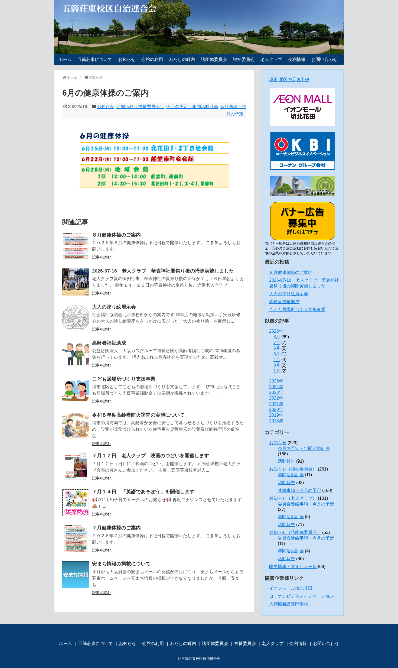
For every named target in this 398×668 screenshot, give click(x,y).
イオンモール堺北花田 (290, 588)
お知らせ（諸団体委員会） (295, 532)
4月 (276, 359)
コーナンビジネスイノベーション (301, 596)
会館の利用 (152, 59)
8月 (276, 337)
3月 (276, 365)
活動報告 (286, 461)
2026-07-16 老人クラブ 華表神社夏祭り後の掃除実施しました (163, 271)
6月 (276, 348)
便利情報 (296, 59)
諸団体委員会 (214, 59)
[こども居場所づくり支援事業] (75, 390)
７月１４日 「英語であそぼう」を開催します (143, 491)
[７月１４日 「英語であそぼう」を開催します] (75, 502)
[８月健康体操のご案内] (75, 246)
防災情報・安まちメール (293, 566)
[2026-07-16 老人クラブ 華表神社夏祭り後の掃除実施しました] (75, 282)
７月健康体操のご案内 (116, 527)
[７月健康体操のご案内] (75, 538)
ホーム (64, 59)
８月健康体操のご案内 (116, 235)
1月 (276, 371)
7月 (276, 342)
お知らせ (126, 59)
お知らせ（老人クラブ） (293, 498)
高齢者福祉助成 (109, 343)
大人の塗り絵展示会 (114, 307)
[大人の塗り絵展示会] (75, 318)
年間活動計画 (291, 474)
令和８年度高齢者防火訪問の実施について (138, 415)
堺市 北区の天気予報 (289, 79)
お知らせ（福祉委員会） (140, 106)
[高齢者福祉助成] (75, 354)
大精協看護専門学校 (288, 604)
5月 (276, 354)
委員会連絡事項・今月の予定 (306, 504)
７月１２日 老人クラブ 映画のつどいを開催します (150, 455)
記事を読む (101, 257)
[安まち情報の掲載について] (75, 574)
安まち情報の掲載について (121, 563)
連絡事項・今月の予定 (299, 490)
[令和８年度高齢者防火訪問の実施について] (75, 426)
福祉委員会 (244, 59)
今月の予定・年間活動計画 (192, 106)
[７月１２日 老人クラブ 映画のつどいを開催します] (75, 466)
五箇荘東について (94, 59)
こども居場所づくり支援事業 (123, 379)
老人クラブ (271, 59)
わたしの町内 (182, 59)
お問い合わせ (324, 59)
